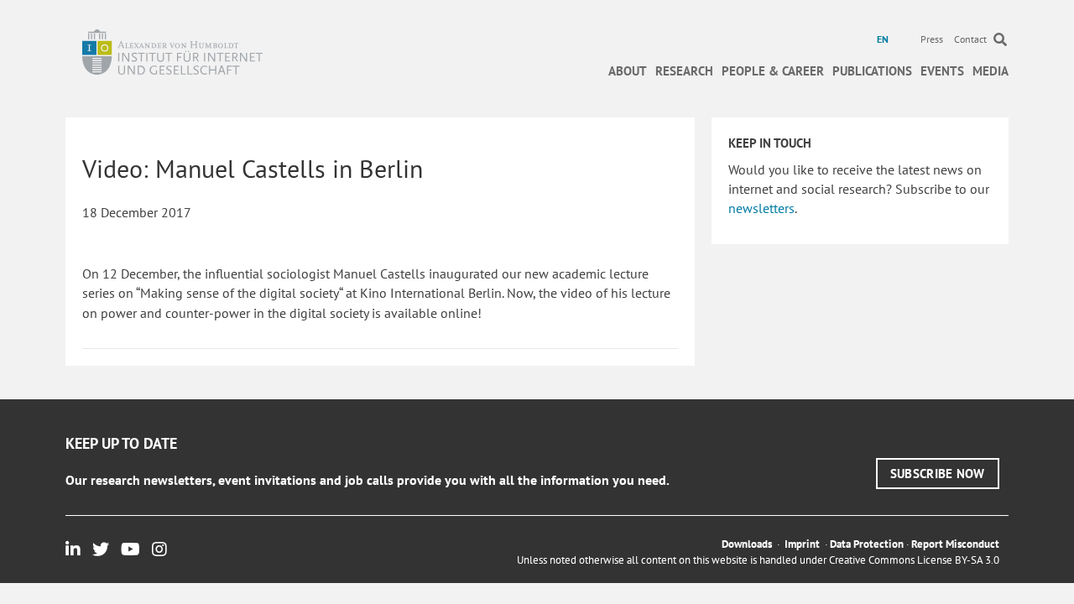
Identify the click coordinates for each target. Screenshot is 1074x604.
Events (942, 71)
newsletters (761, 208)
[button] (937, 473)
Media (990, 71)
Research (684, 71)
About (627, 71)
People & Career (773, 71)
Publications (872, 71)
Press (931, 39)
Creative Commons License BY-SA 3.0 (914, 560)
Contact (970, 39)
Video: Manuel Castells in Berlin (252, 168)
